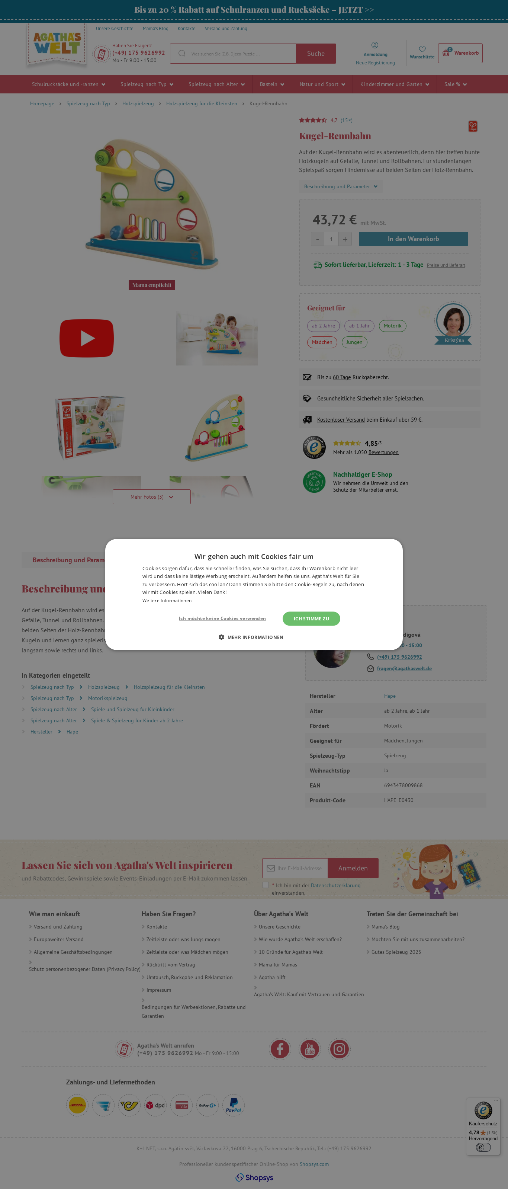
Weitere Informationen (167, 600)
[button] (254, 637)
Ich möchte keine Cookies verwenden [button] (222, 618)
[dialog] (254, 594)
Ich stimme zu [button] (311, 619)
